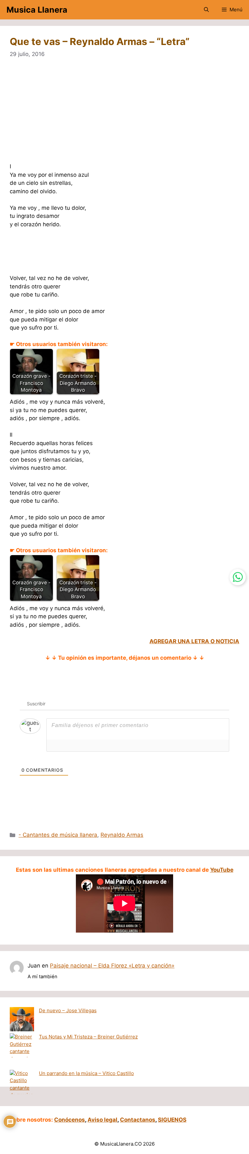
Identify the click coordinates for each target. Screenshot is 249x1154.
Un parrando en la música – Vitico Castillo (86, 1073)
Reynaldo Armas (122, 835)
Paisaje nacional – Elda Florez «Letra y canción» (112, 965)
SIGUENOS (172, 1119)
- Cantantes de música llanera (57, 835)
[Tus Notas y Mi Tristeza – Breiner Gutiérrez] (22, 1051)
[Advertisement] (124, 114)
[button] (206, 9)
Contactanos (137, 1119)
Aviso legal (102, 1119)
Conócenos (69, 1119)
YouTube (221, 870)
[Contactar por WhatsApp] (238, 577)
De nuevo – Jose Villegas (68, 1010)
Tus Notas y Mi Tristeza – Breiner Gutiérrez (88, 1037)
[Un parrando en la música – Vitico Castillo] (22, 1088)
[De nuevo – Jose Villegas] (22, 1020)
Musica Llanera (36, 10)
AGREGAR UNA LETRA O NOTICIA (194, 641)
